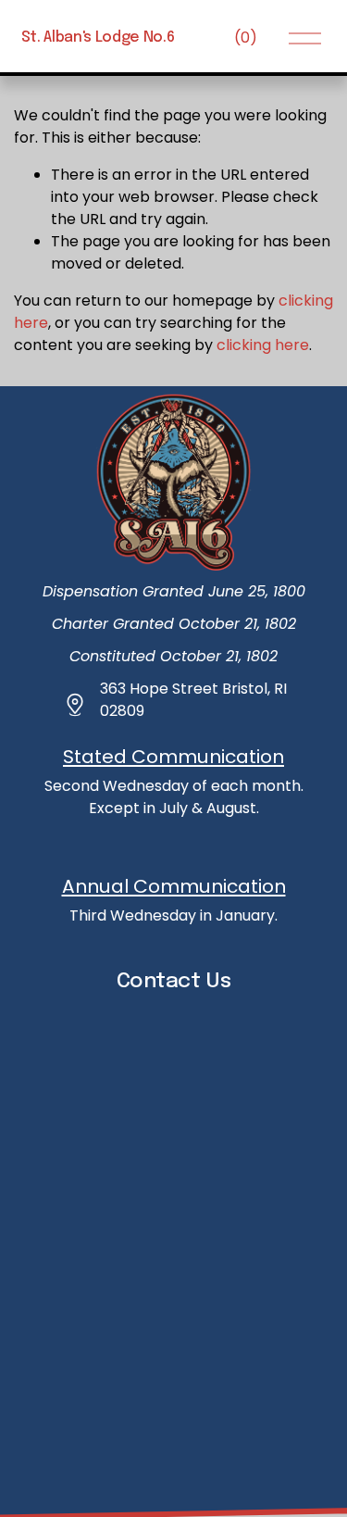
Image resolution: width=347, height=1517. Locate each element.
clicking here (263, 345)
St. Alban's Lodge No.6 (98, 37)
